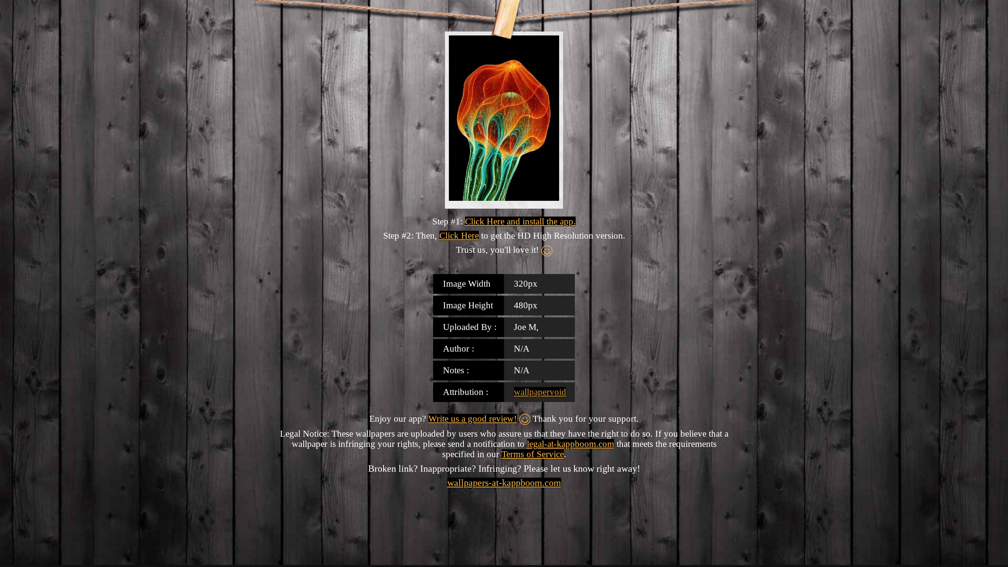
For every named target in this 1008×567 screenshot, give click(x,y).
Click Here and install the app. (520, 221)
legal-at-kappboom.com (570, 444)
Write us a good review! (472, 419)
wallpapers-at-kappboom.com (504, 483)
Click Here (459, 236)
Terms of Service (533, 454)
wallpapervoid (540, 392)
